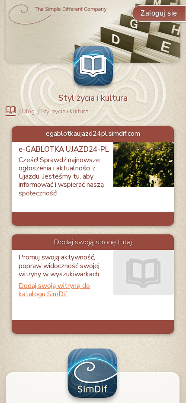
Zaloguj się (159, 13)
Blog (28, 111)
